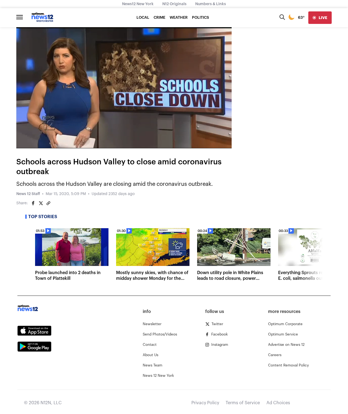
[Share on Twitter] (41, 203)
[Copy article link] (48, 203)
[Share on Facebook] (33, 203)
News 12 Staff (28, 194)
